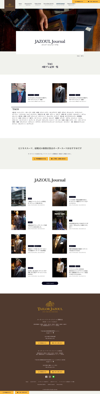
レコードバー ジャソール (49, 4)
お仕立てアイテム (71, 4)
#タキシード (25, 118)
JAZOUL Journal (50, 283)
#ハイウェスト (59, 121)
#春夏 (17, 121)
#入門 (28, 116)
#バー (75, 120)
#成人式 (14, 112)
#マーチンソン (38, 118)
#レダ (28, 114)
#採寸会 (20, 116)
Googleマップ (49, 332)
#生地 (19, 118)
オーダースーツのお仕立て (43, 381)
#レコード (51, 120)
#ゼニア (58, 114)
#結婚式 (57, 118)
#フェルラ (38, 120)
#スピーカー (15, 120)
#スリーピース (82, 120)
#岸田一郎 (63, 114)
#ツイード (14, 118)
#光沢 (59, 112)
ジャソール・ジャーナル (60, 4)
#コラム (80, 118)
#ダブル (68, 118)
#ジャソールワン (44, 112)
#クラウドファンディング (48, 121)
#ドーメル (58, 120)
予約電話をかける (79, 1)
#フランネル (23, 114)
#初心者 (62, 116)
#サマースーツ (42, 116)
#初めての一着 (41, 114)
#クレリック (34, 116)
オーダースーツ (38, 4)
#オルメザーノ (77, 114)
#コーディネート (24, 120)
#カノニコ (14, 116)
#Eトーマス (28, 112)
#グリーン (52, 114)
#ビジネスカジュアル (70, 116)
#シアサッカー (30, 123)
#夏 (72, 121)
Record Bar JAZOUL (41, 384)
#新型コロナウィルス (79, 121)
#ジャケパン (34, 114)
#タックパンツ (23, 121)
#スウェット (31, 121)
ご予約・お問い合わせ (94, 1)
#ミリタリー (67, 121)
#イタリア (56, 116)
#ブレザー (62, 118)
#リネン (71, 120)
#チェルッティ (70, 112)
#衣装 (37, 112)
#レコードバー (21, 112)
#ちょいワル (50, 116)
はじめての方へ (28, 4)
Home (27, 381)
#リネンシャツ (78, 112)
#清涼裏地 (79, 116)
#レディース (32, 120)
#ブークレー (15, 114)
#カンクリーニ (22, 123)
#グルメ (64, 112)
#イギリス (45, 118)
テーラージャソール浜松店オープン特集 (66, 381)
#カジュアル (45, 120)
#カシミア (51, 118)
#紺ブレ (31, 118)
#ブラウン (38, 121)
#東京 (13, 121)
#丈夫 (33, 112)
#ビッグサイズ (53, 112)
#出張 (63, 120)
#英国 (24, 116)
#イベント (14, 123)
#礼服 (67, 120)
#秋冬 (47, 114)
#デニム (84, 114)
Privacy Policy (60, 384)
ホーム (20, 4)
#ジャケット (74, 118)
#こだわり (69, 114)
